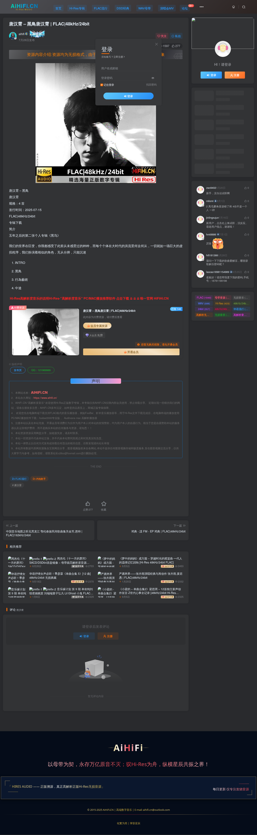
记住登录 (109, 85)
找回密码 (151, 84)
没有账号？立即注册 (112, 56)
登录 (130, 96)
